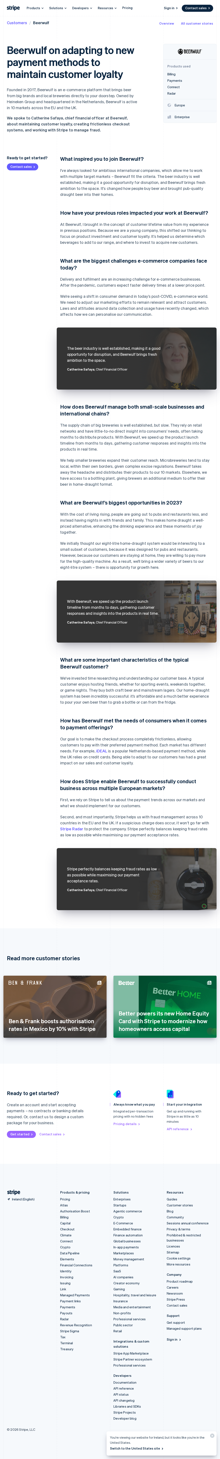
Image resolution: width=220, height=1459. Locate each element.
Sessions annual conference (188, 1223)
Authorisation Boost (75, 1211)
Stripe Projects (124, 1412)
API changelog (124, 1400)
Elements (67, 1259)
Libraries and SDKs (127, 1406)
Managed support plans (184, 1328)
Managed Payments (75, 1295)
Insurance (120, 1301)
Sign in (169, 8)
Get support (176, 1322)
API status (121, 1394)
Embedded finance (127, 1229)
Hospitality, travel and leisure (134, 1295)
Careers (173, 1287)
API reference (178, 1129)
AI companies (123, 1277)
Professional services (129, 1319)
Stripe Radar (71, 828)
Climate (66, 1235)
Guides (172, 1199)
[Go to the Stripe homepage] (12, 1192)
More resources (178, 1264)
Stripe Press (176, 1299)
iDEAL (101, 750)
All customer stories (197, 23)
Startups (120, 1205)
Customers (17, 22)
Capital (65, 1223)
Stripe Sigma (69, 1331)
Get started (19, 1134)
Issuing (65, 1283)
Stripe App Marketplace (131, 1353)
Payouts (66, 1313)
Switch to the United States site (135, 1448)
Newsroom (175, 1293)
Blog (170, 1211)
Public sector (123, 1325)
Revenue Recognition (76, 1325)
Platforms (120, 1265)
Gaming (119, 1289)
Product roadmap (180, 1281)
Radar (64, 1319)
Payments (67, 1307)
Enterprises (122, 1199)
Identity (66, 1271)
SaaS (117, 1271)
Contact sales (196, 8)
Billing (64, 1217)
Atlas (64, 1205)
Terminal (66, 1343)
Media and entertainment (132, 1307)
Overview (166, 23)
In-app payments (126, 1247)
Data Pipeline (70, 1253)
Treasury (67, 1349)
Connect (66, 1241)
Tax (63, 1337)
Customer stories (180, 1205)
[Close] (212, 1436)
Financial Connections (76, 1265)
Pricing (127, 8)
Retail (117, 1331)
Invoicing (66, 1277)
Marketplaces (123, 1253)
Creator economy (126, 1283)
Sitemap (173, 1252)
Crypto (65, 1247)
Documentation (125, 1382)
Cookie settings (179, 1258)
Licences (173, 1246)
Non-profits (122, 1313)
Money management (128, 1259)
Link (63, 1289)
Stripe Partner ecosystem (132, 1359)
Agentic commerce (127, 1211)
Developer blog (124, 1418)
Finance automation (128, 1235)
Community (175, 1217)
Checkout (67, 1229)
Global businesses (127, 1241)
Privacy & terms (178, 1229)
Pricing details (125, 1124)
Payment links (70, 1301)
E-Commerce (123, 1223)
